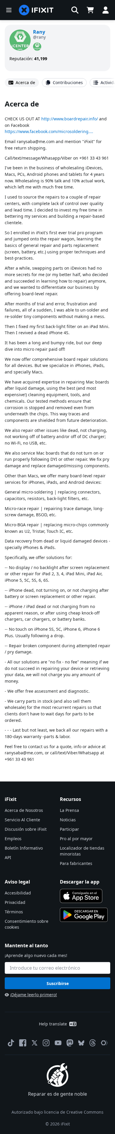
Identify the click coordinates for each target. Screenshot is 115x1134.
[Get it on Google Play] (84, 915)
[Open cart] (90, 10)
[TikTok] (10, 1042)
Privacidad (15, 902)
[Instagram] (46, 1042)
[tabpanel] (57, 431)
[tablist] (57, 82)
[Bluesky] (81, 1043)
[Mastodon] (69, 1042)
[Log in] (105, 10)
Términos (14, 912)
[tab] (22, 82)
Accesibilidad (18, 893)
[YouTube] (58, 1042)
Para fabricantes (76, 863)
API (8, 857)
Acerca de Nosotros (24, 810)
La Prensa (69, 810)
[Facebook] (22, 1042)
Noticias (68, 819)
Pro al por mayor (76, 838)
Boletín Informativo (24, 848)
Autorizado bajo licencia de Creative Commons (58, 1112)
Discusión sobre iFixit (26, 829)
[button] (75, 10)
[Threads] (92, 1042)
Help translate (53, 1024)
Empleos (13, 838)
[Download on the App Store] (81, 896)
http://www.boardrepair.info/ (69, 119)
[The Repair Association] (104, 1042)
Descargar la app (79, 882)
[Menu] (9, 10)
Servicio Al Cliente (22, 819)
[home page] (36, 10)
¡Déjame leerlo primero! (33, 994)
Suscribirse (58, 983)
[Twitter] (34, 1042)
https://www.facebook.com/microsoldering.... (49, 131)
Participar (69, 829)
